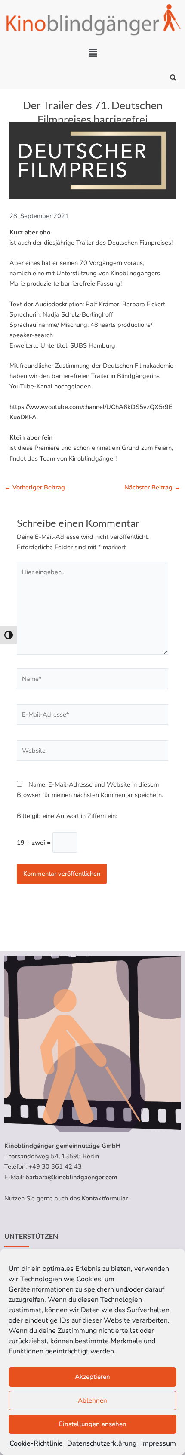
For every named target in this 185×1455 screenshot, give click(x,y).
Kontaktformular (105, 1198)
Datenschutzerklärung (102, 1443)
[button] (92, 53)
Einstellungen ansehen (92, 1424)
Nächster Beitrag (152, 487)
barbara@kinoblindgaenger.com (71, 1177)
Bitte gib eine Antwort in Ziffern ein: (67, 816)
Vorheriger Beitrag (34, 487)
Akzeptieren (92, 1376)
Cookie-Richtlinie (36, 1443)
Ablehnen (92, 1400)
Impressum (158, 1443)
